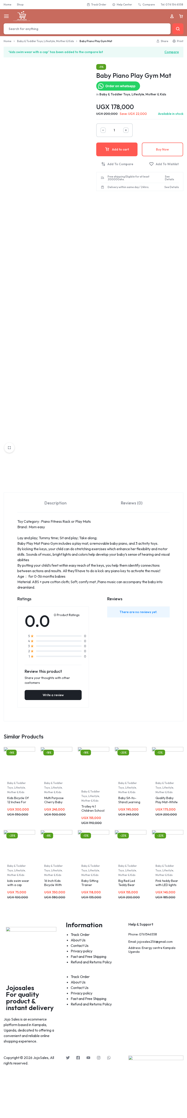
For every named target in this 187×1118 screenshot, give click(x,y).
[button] (117, 164)
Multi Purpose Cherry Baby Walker (54, 802)
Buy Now (162, 149)
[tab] (55, 502)
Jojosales (20, 987)
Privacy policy (81, 951)
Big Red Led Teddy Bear (126, 883)
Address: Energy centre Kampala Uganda (151, 950)
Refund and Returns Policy (91, 962)
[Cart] (181, 16)
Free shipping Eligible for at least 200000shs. (128, 178)
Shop (20, 4)
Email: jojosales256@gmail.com (150, 942)
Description (55, 503)
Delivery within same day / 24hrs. (128, 187)
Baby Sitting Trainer (89, 883)
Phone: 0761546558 (142, 934)
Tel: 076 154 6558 (172, 4)
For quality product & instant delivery (30, 1001)
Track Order (98, 4)
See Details (169, 178)
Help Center (124, 4)
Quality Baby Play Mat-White (167, 800)
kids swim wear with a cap (18, 883)
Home (7, 4)
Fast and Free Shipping (88, 956)
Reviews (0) (132, 503)
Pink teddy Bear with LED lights (167, 883)
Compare (149, 4)
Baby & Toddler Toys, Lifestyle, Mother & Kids (45, 41)
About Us (78, 940)
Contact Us (79, 945)
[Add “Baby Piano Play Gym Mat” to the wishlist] (164, 164)
